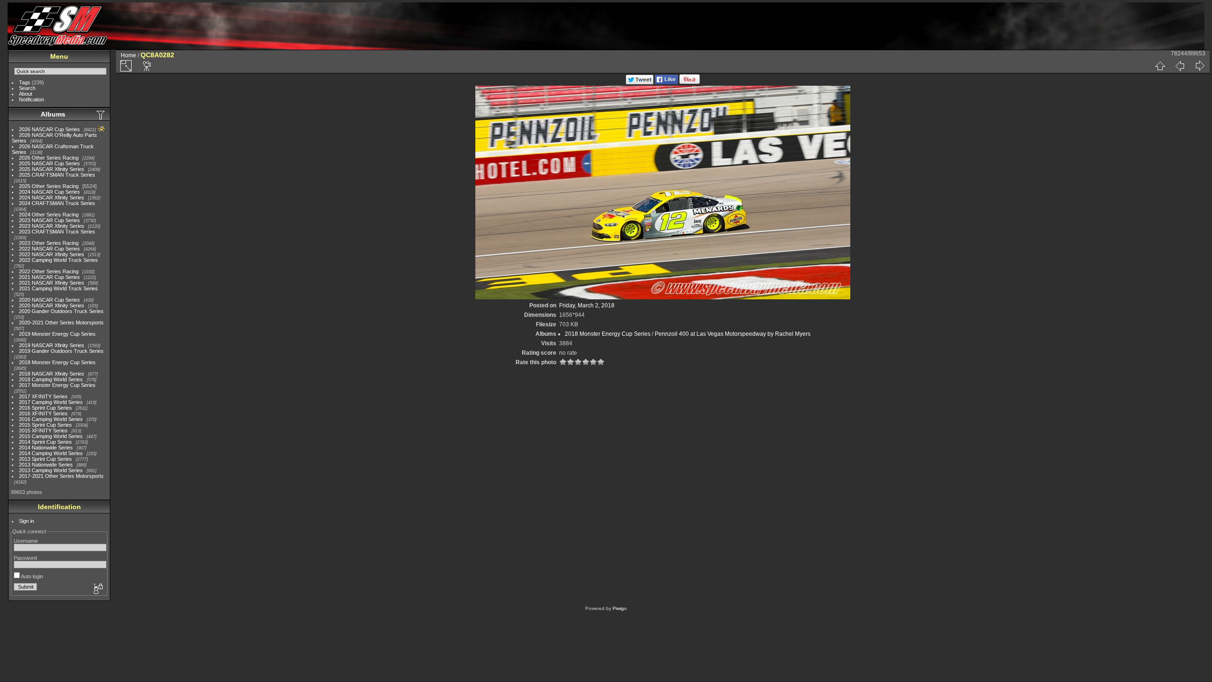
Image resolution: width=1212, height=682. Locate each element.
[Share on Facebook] (666, 82)
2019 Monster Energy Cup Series (57, 334)
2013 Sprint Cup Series (45, 459)
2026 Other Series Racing (49, 158)
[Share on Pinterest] (689, 82)
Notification (31, 99)
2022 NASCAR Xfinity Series (51, 254)
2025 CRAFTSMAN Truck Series (57, 175)
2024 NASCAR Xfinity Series (51, 197)
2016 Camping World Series (51, 419)
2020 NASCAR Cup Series (49, 300)
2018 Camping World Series (51, 379)
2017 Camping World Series (51, 402)
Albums (53, 114)
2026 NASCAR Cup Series (49, 129)
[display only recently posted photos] (101, 114)
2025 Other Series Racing (49, 186)
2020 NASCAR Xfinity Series (51, 305)
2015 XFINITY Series (43, 430)
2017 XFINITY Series (43, 396)
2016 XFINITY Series (43, 413)
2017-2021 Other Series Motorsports (61, 476)
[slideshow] (147, 66)
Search (27, 88)
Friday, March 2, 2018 (587, 305)
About (25, 94)
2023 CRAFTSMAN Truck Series (57, 231)
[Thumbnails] (1160, 66)
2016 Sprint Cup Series (45, 408)
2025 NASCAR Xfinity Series (51, 169)
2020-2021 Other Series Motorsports (61, 322)
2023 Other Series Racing (49, 243)
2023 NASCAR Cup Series (49, 220)
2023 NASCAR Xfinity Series (51, 226)
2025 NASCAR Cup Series (49, 163)
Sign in (26, 521)
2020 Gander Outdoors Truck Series (61, 311)
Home (128, 55)
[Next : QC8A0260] (1200, 66)
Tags (24, 82)
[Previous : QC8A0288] (1180, 66)
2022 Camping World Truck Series (58, 260)
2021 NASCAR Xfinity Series (51, 283)
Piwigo (620, 608)
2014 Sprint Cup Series (45, 442)
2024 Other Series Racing (49, 214)
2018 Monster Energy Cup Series (57, 362)
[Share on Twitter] (639, 82)
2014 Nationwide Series (46, 447)
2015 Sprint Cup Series (45, 425)
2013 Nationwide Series (46, 464)
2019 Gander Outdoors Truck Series (61, 351)
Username (26, 541)
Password (25, 558)
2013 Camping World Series (51, 470)
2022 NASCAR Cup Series (49, 248)
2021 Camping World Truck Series (58, 288)
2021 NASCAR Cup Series (49, 277)
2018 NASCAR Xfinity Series (51, 374)
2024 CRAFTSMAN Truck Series (57, 203)
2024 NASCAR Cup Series (49, 192)
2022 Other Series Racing (49, 271)
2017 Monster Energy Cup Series (57, 385)
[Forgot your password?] (97, 589)
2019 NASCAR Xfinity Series (51, 345)
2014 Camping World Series (51, 453)
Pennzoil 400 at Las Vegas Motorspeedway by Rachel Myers (733, 334)
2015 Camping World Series (51, 436)
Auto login (31, 576)
